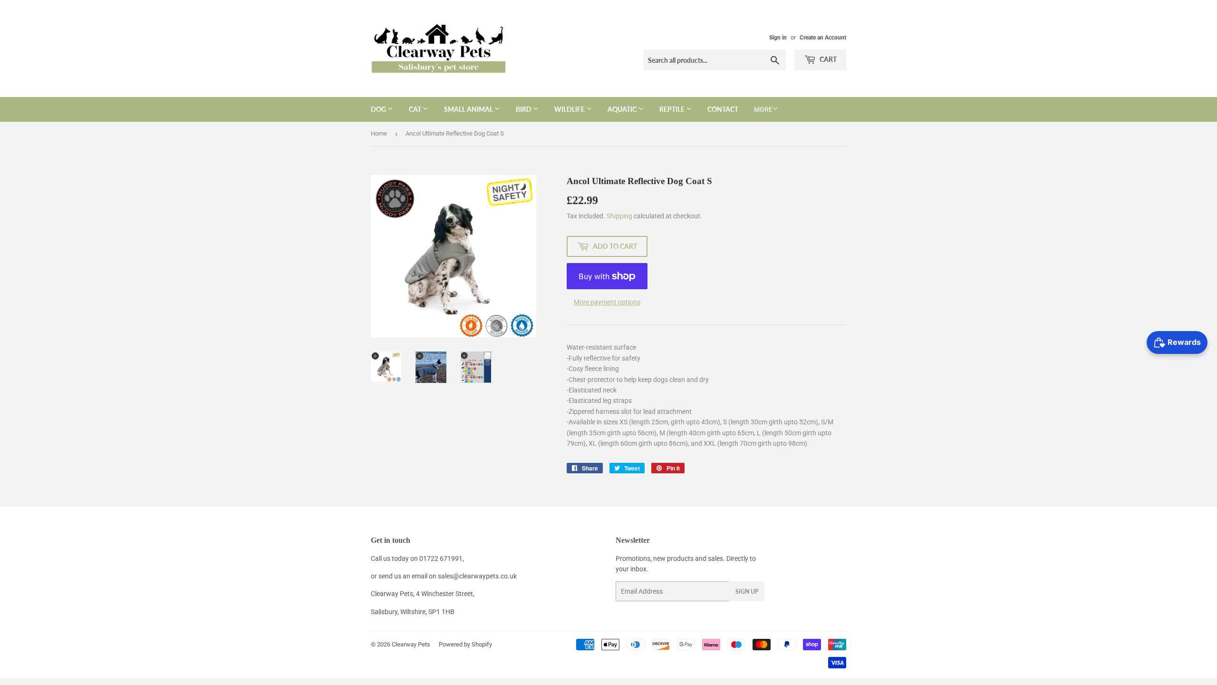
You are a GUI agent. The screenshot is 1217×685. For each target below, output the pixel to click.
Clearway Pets (411, 644)
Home (379, 133)
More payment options (607, 302)
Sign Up (746, 591)
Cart (827, 59)
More (763, 109)
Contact (722, 109)
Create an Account (823, 37)
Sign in (778, 37)
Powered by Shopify (465, 644)
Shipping (619, 216)
